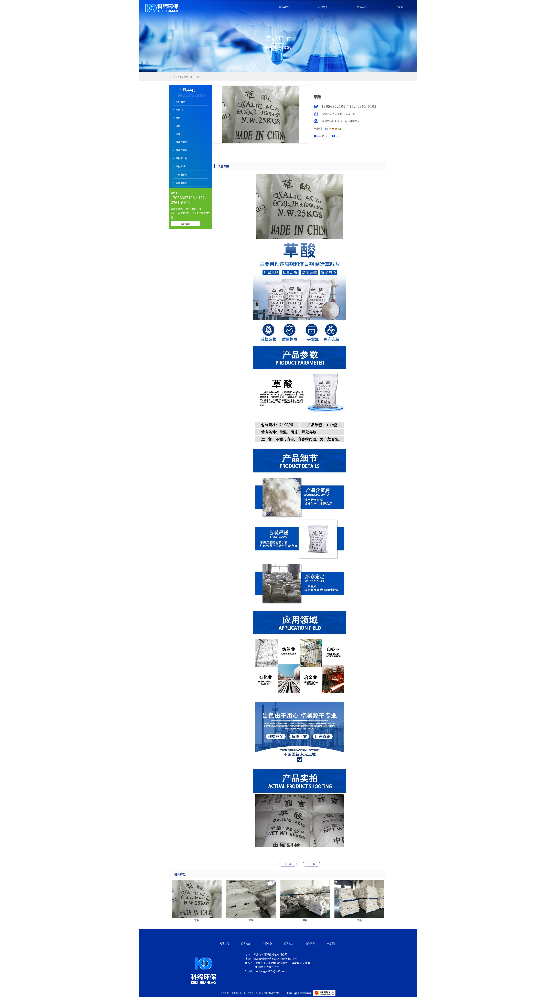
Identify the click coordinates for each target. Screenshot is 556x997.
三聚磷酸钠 (182, 182)
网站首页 (188, 76)
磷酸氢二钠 (182, 158)
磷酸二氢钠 (182, 150)
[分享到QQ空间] (330, 129)
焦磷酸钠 (180, 101)
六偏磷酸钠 (182, 174)
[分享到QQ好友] (333, 129)
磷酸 (178, 125)
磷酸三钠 (180, 166)
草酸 (198, 76)
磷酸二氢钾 (182, 142)
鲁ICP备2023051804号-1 (270, 992)
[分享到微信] (340, 129)
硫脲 (178, 134)
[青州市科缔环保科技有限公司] (203, 970)
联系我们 (185, 223)
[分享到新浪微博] (336, 129)
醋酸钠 (179, 109)
